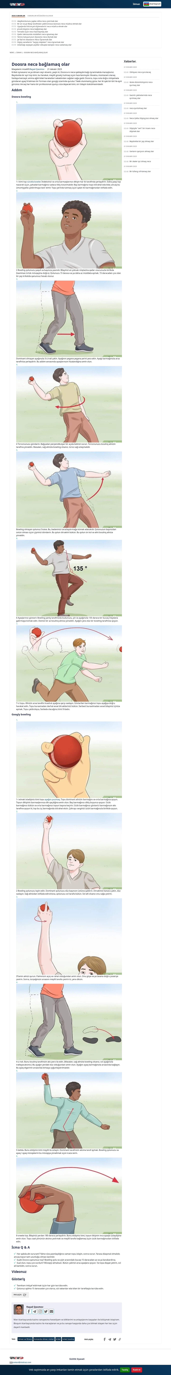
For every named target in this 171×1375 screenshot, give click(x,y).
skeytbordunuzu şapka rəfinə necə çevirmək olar (37, 21)
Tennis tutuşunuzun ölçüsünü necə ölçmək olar (37, 37)
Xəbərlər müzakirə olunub (40, 16)
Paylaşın (18, 1294)
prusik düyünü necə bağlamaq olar (32, 29)
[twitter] (45, 1311)
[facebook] (28, 1311)
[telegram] (34, 1311)
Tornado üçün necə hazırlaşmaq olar (32, 31)
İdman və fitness (25, 1339)
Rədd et (136, 1369)
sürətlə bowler (34, 181)
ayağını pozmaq (52, 799)
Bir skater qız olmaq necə (140, 161)
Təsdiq (125, 1369)
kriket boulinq (68, 1339)
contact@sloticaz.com (21, 1362)
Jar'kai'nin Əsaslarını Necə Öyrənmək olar (34, 39)
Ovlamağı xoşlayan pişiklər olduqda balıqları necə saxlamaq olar (44, 45)
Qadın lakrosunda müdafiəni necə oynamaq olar (37, 34)
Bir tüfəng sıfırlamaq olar (140, 171)
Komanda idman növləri (44, 1339)
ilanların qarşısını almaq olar (142, 151)
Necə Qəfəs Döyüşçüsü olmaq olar (144, 118)
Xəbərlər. (130, 61)
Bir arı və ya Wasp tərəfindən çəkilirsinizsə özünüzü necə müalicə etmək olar (49, 24)
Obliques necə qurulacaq (140, 72)
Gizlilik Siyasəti (76, 1359)
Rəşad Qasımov (37, 69)
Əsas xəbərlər (18, 16)
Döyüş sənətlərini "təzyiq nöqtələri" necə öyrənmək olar (40, 42)
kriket (58, 1339)
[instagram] (40, 1311)
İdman (136, 4)
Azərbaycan (155, 3)
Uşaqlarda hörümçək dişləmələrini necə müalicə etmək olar (42, 26)
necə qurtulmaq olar (138, 108)
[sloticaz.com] (17, 4)
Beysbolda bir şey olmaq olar (142, 141)
